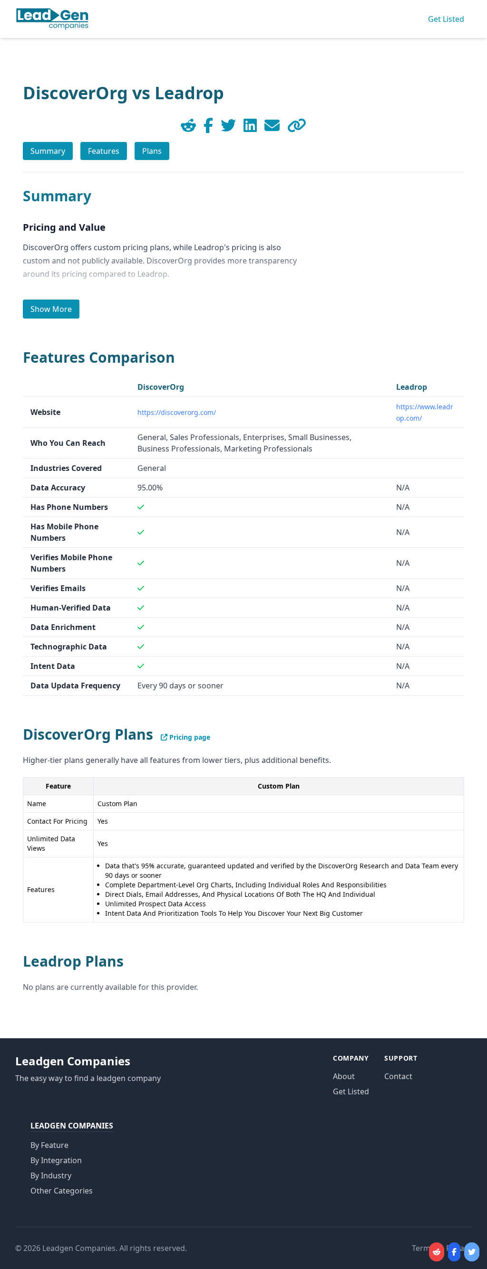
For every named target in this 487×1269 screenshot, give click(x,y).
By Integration (56, 1160)
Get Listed (446, 19)
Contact (398, 1076)
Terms (423, 1248)
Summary (47, 151)
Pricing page (188, 737)
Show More (51, 309)
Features (103, 151)
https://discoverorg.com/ (176, 412)
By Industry (50, 1175)
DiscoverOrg (160, 387)
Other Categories (61, 1190)
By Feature (49, 1145)
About (344, 1076)
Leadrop (411, 387)
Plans (152, 151)
